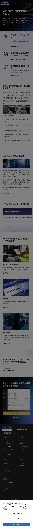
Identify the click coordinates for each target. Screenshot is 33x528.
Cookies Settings (16, 513)
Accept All (16, 524)
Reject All (16, 519)
